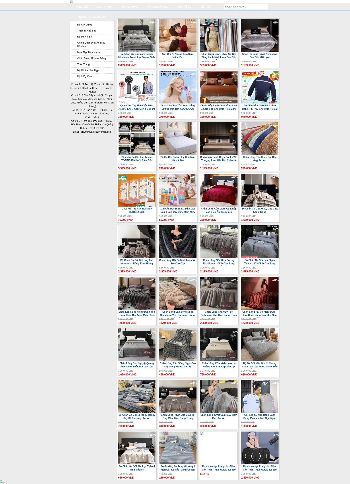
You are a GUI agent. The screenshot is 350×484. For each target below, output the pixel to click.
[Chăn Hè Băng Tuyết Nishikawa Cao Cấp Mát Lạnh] (260, 51)
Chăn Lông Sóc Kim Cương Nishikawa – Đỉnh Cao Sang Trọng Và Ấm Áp (218, 262)
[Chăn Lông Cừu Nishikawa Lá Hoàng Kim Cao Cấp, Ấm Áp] (219, 360)
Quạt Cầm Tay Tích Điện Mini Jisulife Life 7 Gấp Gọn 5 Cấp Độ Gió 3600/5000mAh (136, 107)
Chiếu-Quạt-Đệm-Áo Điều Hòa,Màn (91, 44)
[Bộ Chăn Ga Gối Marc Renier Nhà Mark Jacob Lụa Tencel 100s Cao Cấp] (136, 51)
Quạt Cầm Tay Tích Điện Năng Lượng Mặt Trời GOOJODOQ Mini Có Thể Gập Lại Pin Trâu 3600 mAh (178, 107)
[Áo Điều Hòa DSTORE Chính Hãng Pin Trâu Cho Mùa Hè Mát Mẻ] (260, 102)
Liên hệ (205, 6)
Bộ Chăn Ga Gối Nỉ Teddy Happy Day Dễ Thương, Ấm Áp (136, 417)
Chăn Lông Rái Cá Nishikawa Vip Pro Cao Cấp (177, 262)
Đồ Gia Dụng (84, 24)
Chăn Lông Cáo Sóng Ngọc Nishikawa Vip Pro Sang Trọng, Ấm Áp (177, 314)
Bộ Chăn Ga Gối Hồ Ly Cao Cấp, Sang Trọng (260, 210)
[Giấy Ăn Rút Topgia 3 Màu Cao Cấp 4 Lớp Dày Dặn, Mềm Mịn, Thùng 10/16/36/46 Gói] (178, 205)
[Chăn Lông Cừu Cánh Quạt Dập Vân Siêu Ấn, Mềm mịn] (219, 205)
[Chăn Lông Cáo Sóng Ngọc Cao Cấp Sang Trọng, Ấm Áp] (178, 360)
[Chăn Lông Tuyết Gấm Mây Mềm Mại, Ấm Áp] (219, 412)
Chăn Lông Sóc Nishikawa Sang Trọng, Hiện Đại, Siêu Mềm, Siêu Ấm (136, 314)
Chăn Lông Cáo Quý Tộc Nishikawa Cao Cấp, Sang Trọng (219, 313)
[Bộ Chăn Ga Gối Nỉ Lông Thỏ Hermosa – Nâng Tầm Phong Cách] (136, 257)
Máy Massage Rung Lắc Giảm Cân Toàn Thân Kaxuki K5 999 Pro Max (219, 468)
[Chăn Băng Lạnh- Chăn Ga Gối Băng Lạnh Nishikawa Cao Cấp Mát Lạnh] (219, 51)
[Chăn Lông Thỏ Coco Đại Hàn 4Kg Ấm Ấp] (260, 154)
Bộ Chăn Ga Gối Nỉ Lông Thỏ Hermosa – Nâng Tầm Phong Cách (136, 262)
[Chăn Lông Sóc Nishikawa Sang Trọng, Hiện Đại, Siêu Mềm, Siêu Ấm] (136, 308)
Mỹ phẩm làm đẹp (157, 6)
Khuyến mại (104, 6)
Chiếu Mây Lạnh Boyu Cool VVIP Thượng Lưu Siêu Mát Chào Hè (218, 159)
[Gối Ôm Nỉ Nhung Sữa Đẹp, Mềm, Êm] (178, 51)
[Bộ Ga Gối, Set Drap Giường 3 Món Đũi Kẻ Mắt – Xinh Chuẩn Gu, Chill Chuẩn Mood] (178, 463)
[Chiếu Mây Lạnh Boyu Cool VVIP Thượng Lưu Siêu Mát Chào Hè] (219, 154)
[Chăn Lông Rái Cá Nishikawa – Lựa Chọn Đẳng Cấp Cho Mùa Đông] (260, 308)
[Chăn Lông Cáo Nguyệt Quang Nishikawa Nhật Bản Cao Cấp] (136, 360)
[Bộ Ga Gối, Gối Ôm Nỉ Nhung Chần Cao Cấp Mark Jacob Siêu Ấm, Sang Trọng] (260, 360)
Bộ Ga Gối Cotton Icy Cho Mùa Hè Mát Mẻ (177, 159)
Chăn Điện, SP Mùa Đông (91, 58)
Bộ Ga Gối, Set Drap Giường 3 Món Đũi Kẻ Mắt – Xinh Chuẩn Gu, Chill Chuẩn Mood (178, 468)
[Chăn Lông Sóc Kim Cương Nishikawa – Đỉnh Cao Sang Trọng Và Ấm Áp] (219, 257)
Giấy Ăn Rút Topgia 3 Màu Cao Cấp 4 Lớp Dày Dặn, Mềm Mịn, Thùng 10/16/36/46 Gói (178, 210)
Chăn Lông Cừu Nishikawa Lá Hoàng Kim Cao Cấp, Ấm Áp (219, 365)
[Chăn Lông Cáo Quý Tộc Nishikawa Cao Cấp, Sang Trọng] (219, 308)
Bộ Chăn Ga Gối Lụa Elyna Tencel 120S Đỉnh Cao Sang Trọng (259, 262)
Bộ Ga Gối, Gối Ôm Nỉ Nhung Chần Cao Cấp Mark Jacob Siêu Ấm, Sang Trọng (260, 365)
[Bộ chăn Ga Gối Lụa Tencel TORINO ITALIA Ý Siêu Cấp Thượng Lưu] (136, 154)
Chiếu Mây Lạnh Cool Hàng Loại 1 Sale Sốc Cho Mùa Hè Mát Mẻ (219, 107)
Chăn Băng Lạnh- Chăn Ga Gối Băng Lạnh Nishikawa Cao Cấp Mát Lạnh (218, 56)
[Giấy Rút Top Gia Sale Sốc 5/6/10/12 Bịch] (136, 205)
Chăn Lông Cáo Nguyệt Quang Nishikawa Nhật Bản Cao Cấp (137, 365)
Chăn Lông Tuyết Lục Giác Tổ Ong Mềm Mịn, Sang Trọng (178, 417)
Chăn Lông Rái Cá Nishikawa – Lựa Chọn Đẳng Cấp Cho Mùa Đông (259, 314)
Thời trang (83, 64)
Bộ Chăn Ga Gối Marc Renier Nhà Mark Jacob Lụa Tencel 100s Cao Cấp (136, 56)
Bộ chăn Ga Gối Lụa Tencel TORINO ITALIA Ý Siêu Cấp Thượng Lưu (136, 159)
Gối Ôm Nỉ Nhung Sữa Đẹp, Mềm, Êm (177, 56)
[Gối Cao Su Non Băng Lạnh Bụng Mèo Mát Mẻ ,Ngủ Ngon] (260, 412)
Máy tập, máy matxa (88, 52)
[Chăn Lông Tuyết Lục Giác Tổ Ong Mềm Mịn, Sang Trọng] (178, 412)
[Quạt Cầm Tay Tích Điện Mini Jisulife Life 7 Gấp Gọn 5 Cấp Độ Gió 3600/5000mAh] (136, 102)
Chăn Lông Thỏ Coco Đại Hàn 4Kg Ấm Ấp (260, 159)
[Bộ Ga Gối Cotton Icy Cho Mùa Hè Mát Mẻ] (178, 154)
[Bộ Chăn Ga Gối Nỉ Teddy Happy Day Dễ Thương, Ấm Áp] (136, 412)
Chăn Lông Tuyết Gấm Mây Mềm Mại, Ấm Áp (219, 417)
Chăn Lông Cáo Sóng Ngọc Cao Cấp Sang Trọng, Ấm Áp (178, 365)
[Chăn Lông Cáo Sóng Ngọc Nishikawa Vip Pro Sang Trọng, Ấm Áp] (178, 308)
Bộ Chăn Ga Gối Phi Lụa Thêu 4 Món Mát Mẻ (137, 468)
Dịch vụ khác (85, 76)
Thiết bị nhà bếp (86, 30)
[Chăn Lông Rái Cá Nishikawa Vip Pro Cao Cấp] (178, 257)
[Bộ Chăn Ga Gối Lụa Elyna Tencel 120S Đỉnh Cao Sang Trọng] (260, 257)
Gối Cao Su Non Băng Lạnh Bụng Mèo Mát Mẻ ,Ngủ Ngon (259, 417)
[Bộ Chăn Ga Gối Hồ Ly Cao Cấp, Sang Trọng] (260, 205)
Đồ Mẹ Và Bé (84, 36)
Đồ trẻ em (185, 6)
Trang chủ (81, 6)
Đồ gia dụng (129, 6)
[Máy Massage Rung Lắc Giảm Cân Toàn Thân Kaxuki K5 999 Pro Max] (219, 463)
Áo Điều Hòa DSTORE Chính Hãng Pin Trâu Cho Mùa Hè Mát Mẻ (259, 107)
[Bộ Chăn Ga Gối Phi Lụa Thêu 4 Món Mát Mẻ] (136, 463)
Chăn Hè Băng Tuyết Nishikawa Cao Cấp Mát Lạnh (259, 56)
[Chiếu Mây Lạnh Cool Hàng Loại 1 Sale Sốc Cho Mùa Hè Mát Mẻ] (219, 102)
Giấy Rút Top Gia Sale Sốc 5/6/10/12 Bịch (137, 210)
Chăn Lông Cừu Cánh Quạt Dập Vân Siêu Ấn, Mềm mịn (219, 210)
